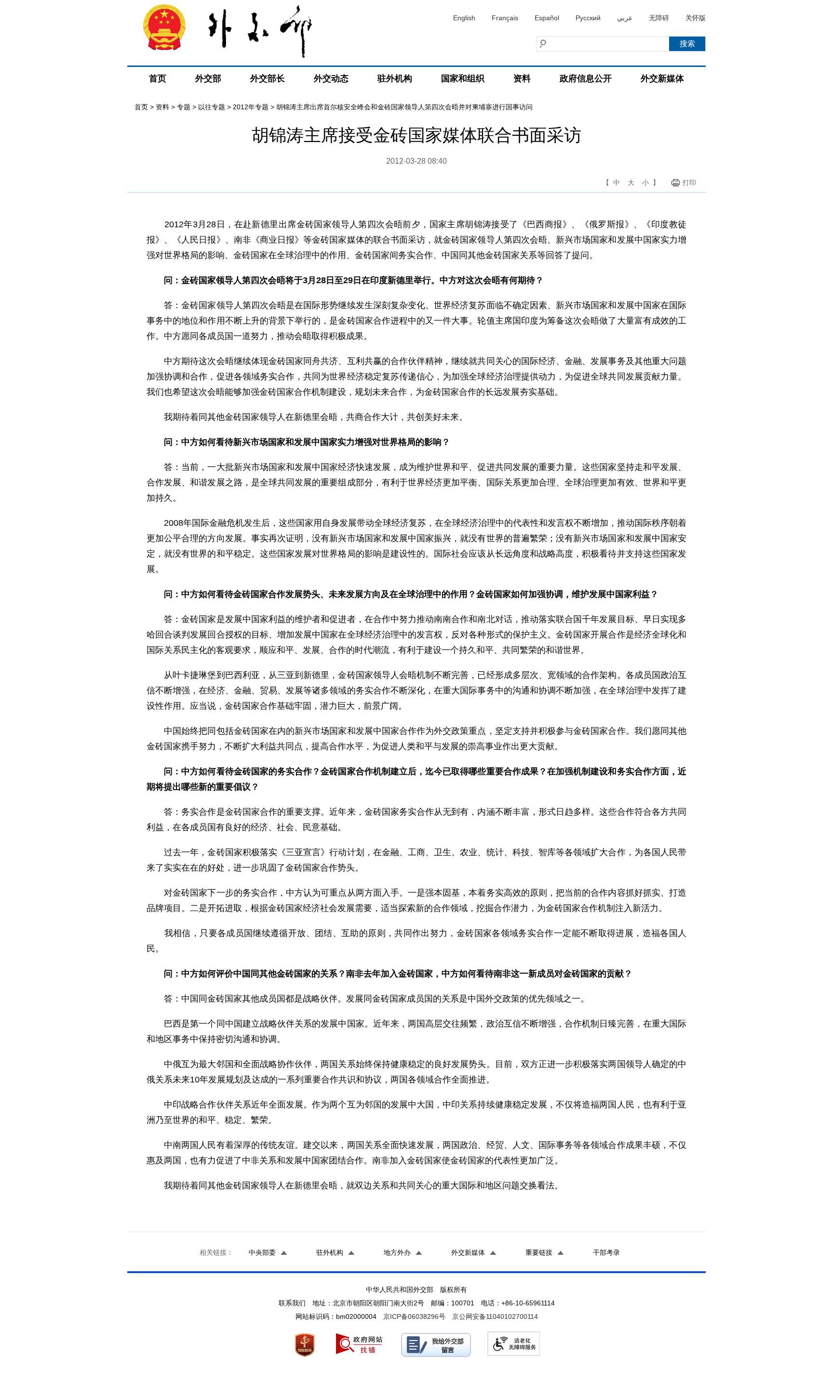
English (464, 18)
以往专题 (211, 107)
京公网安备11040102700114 (495, 1316)
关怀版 (695, 18)
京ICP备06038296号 (414, 1316)
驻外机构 (394, 78)
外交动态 (331, 78)
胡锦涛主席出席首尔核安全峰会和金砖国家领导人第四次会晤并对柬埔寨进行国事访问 (404, 107)
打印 (689, 182)
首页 (157, 78)
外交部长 (267, 78)
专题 (183, 107)
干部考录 (606, 1252)
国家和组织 (462, 78)
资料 (522, 78)
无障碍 (659, 18)
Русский (588, 18)
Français (505, 18)
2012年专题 (251, 107)
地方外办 (397, 1252)
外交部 (208, 78)
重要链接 (538, 1252)
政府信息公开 (586, 78)
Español (547, 18)
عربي (624, 18)
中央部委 (262, 1252)
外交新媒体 (662, 78)
